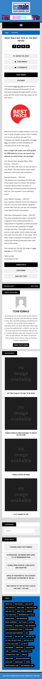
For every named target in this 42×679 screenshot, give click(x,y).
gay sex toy (30, 636)
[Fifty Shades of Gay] (21, 510)
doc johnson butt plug (13, 629)
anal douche (10, 607)
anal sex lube (31, 607)
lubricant (15, 651)
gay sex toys (28, 640)
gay (26, 633)
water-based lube (11, 666)
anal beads (19, 604)
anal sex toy (10, 611)
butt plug (22, 622)
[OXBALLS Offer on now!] (21, 470)
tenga (28, 662)
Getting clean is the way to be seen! (21, 393)
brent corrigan (11, 622)
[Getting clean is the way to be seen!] (21, 389)
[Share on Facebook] (14, 46)
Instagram (9, 647)
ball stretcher (10, 615)
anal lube (20, 607)
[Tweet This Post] (19, 46)
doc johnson (30, 626)
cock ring (8, 626)
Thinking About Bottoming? (21, 547)
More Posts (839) (21, 345)
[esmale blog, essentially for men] (21, 7)
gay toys (24, 644)
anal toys (20, 611)
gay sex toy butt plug (13, 640)
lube (7, 651)
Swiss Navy (19, 662)
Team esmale (22, 62)
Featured (21, 80)
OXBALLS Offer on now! (21, 475)
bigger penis (9, 618)
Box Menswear (22, 618)
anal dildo (29, 604)
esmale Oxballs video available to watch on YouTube (21, 434)
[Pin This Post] (23, 46)
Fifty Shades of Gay (21, 514)
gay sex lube (19, 636)
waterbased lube (27, 666)
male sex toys (18, 86)
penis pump (9, 658)
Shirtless (8, 662)
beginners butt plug (26, 615)
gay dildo (8, 636)
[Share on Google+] (28, 46)
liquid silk (29, 647)
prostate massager (23, 658)
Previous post (9, 286)
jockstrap (19, 647)
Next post (34, 286)
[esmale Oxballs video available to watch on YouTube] (21, 428)
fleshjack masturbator (14, 633)
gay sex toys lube (11, 644)
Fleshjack (28, 629)
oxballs (24, 655)
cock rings (21, 270)
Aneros (29, 611)
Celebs (31, 622)
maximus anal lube (12, 655)
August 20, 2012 (22, 56)
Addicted (8, 604)
